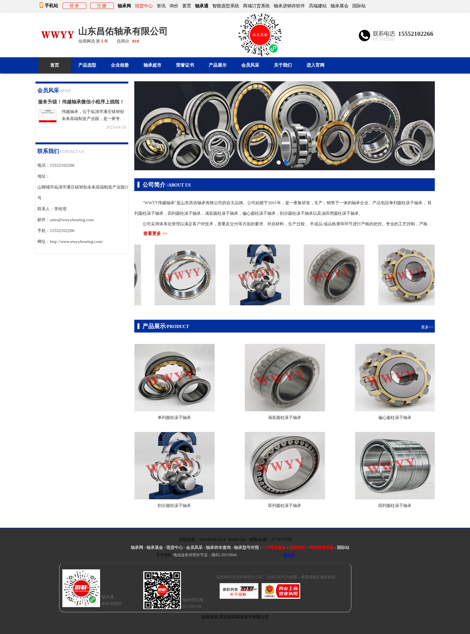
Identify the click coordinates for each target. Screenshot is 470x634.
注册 (102, 5)
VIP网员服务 (274, 547)
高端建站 (318, 5)
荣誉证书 (185, 65)
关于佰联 (163, 555)
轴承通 (201, 5)
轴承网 (124, 5)
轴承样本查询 (218, 547)
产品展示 (218, 65)
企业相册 (120, 65)
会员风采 (250, 65)
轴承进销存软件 (289, 5)
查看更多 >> (155, 233)
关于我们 (283, 65)
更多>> (120, 91)
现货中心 (174, 547)
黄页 (186, 5)
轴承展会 (340, 5)
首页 (54, 65)
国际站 (359, 5)
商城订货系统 (256, 5)
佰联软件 (297, 547)
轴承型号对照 (246, 547)
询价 (173, 5)
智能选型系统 (225, 5)
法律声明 (306, 555)
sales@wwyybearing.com (72, 219)
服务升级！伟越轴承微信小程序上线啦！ (81, 101)
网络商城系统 (322, 547)
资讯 (161, 5)
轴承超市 (152, 65)
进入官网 (316, 65)
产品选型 (87, 65)
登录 (74, 5)
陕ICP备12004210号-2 (258, 555)
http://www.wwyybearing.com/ (76, 241)
